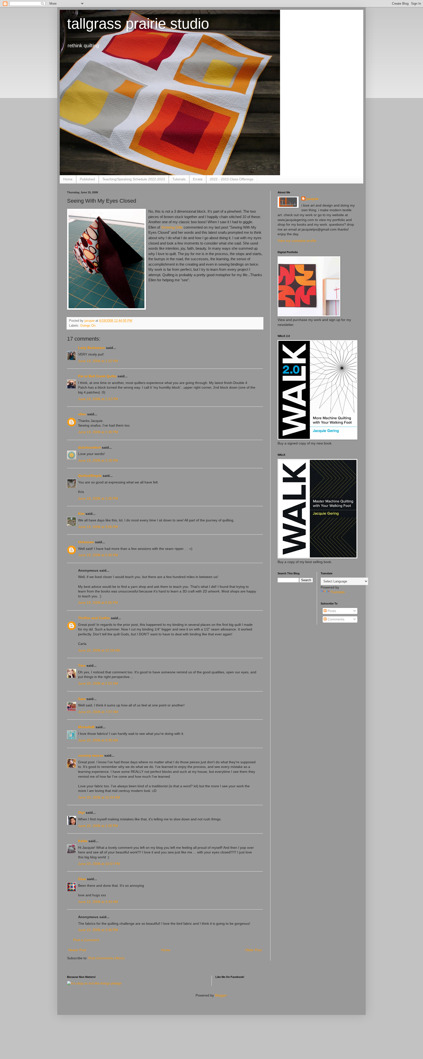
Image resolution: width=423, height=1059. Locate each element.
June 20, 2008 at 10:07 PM (99, 864)
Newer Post (77, 950)
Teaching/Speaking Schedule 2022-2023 (133, 179)
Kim (81, 514)
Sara (81, 699)
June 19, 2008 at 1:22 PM (98, 361)
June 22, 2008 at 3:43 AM (98, 902)
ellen (82, 414)
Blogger (221, 995)
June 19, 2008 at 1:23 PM (98, 399)
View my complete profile (297, 241)
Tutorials (179, 179)
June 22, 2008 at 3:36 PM (98, 930)
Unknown (86, 542)
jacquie (312, 199)
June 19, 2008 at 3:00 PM (98, 527)
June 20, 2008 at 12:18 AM (99, 650)
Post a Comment (86, 940)
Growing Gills (172, 227)
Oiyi (81, 812)
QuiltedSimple (90, 476)
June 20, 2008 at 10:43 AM (99, 797)
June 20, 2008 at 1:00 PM (98, 826)
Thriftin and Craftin (94, 618)
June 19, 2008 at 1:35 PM (98, 432)
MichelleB (86, 727)
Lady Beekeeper (91, 348)
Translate (337, 592)
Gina (82, 879)
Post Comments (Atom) (106, 958)
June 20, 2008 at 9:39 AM (98, 740)
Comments (335, 619)
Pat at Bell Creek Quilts (97, 376)
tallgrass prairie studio (138, 23)
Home (67, 179)
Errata (197, 179)
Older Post (253, 950)
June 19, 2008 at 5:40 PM (98, 555)
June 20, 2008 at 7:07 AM (98, 712)
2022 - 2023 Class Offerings (231, 179)
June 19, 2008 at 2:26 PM (98, 498)
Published (87, 179)
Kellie (82, 841)
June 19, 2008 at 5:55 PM (98, 602)
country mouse (90, 755)
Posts (331, 611)
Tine (81, 665)
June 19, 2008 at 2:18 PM (98, 460)
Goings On (87, 325)
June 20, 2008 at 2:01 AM (98, 683)
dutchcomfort (89, 447)
